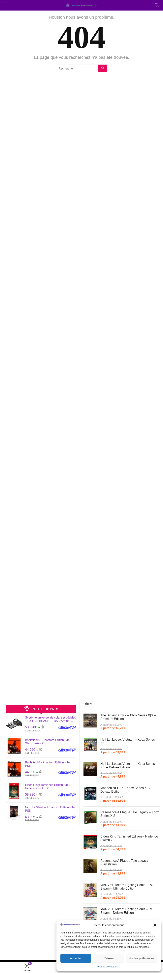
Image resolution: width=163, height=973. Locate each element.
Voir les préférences (141, 958)
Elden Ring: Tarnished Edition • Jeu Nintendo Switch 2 (47, 786)
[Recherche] (102, 68)
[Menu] (5, 5)
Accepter (76, 958)
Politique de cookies (107, 966)
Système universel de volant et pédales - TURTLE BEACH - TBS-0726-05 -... (50, 719)
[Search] (157, 5)
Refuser (109, 958)
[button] (155, 925)
